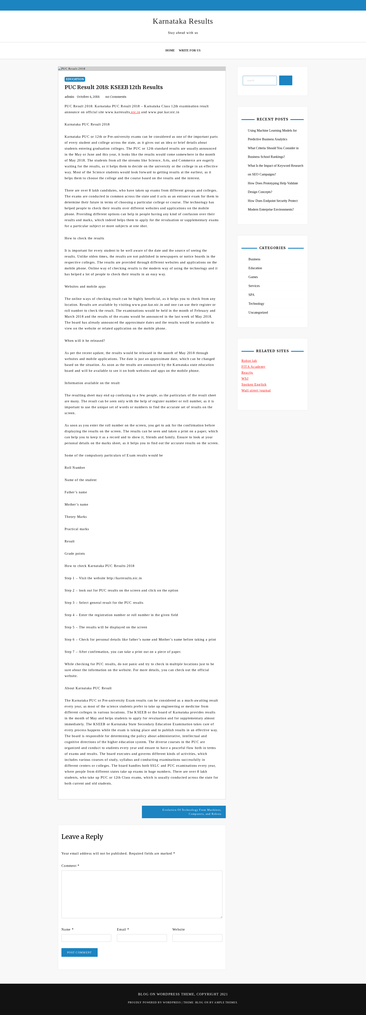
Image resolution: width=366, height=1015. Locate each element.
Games (253, 277)
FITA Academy (253, 366)
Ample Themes (225, 1002)
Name (67, 929)
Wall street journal (256, 390)
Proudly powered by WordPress (155, 1002)
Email (123, 929)
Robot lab (249, 361)
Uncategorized (258, 312)
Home (170, 50)
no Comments (115, 97)
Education (75, 79)
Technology (256, 303)
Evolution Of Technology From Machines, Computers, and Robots (191, 812)
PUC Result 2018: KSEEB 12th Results (114, 87)
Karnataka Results (183, 21)
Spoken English (253, 384)
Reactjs (247, 372)
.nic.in (135, 112)
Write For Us (190, 50)
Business (254, 259)
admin (69, 97)
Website (178, 929)
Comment (70, 865)
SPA (251, 295)
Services (254, 286)
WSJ (245, 378)
